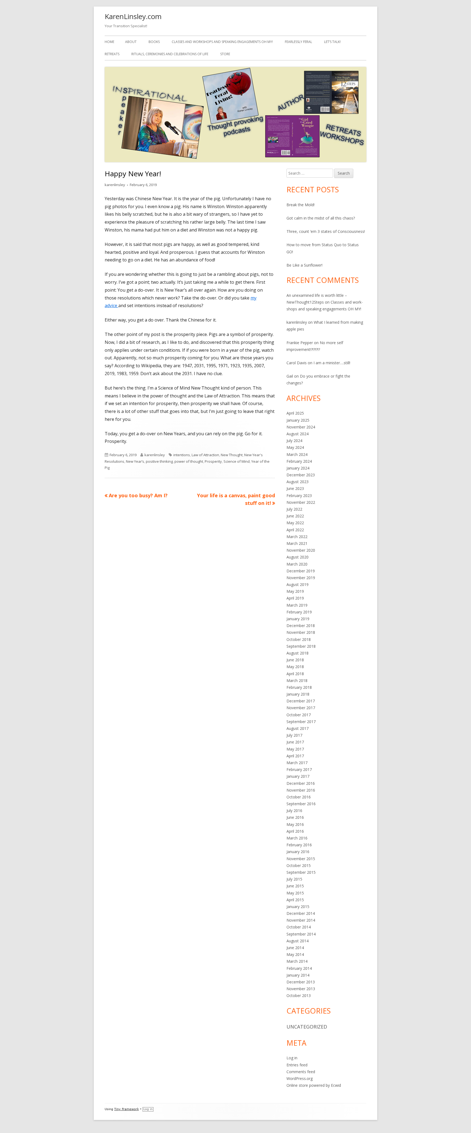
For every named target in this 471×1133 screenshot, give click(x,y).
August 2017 (297, 728)
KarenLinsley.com (133, 16)
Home (109, 41)
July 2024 (294, 440)
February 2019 (299, 612)
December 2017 (300, 700)
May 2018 (295, 666)
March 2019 (296, 605)
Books (154, 41)
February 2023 (299, 495)
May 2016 (295, 824)
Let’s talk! (332, 41)
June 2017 (295, 742)
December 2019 (300, 570)
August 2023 (297, 481)
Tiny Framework (126, 1109)
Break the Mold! (300, 204)
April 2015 (295, 899)
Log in (291, 1057)
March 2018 (296, 680)
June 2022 (295, 515)
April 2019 (295, 598)
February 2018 (299, 687)
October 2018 (298, 639)
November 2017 (300, 707)
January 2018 (297, 694)
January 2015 (297, 906)
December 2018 (300, 625)
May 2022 (295, 522)
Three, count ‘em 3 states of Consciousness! (325, 231)
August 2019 (297, 584)
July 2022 (294, 509)
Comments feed (300, 1071)
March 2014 (296, 961)
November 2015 (300, 858)
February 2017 (299, 769)
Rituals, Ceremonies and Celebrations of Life (169, 54)
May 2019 (295, 591)
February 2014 (299, 968)
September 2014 (301, 934)
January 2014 (297, 975)
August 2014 (297, 940)
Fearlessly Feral (298, 41)
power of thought (188, 461)
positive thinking (159, 461)
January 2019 (297, 618)
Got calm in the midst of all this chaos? (320, 218)
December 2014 (300, 913)
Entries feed (296, 1064)
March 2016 (296, 838)
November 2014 (300, 920)
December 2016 (300, 783)
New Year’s (135, 461)
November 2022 (300, 502)
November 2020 (300, 550)
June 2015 (295, 885)
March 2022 (296, 536)
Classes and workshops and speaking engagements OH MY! (222, 41)
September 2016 (301, 803)
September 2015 (301, 872)
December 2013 (300, 981)
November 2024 (300, 427)
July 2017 (294, 735)
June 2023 (295, 488)
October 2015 (298, 865)
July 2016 (294, 810)
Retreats (112, 54)
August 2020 (297, 557)
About (131, 41)
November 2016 (300, 790)
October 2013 (298, 995)
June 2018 (295, 659)
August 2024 (297, 433)
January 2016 (297, 851)
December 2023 (300, 474)
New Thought (232, 454)
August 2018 (297, 653)
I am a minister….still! (331, 362)
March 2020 (296, 564)
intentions (181, 454)
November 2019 (300, 577)
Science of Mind (237, 461)
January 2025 (297, 420)
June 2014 (295, 947)
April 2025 (295, 413)
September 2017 (301, 721)
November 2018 (300, 632)
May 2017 (295, 749)
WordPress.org (299, 1078)
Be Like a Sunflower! (304, 265)
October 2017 (298, 714)
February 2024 (299, 461)
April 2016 (295, 831)
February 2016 (299, 844)
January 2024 (297, 468)
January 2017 (297, 776)
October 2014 (298, 927)
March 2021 (296, 543)
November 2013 (300, 988)
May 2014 (295, 954)
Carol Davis (296, 362)
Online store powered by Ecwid (313, 1085)
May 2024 (295, 447)
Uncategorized (306, 1026)
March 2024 (296, 454)
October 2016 (298, 796)
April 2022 (295, 529)
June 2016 (295, 817)
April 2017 (295, 755)
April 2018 (295, 673)
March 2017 (296, 762)
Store (225, 54)
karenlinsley (115, 184)
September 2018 (301, 646)
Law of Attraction (205, 454)
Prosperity (213, 461)
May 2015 (295, 893)
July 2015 (294, 879)
